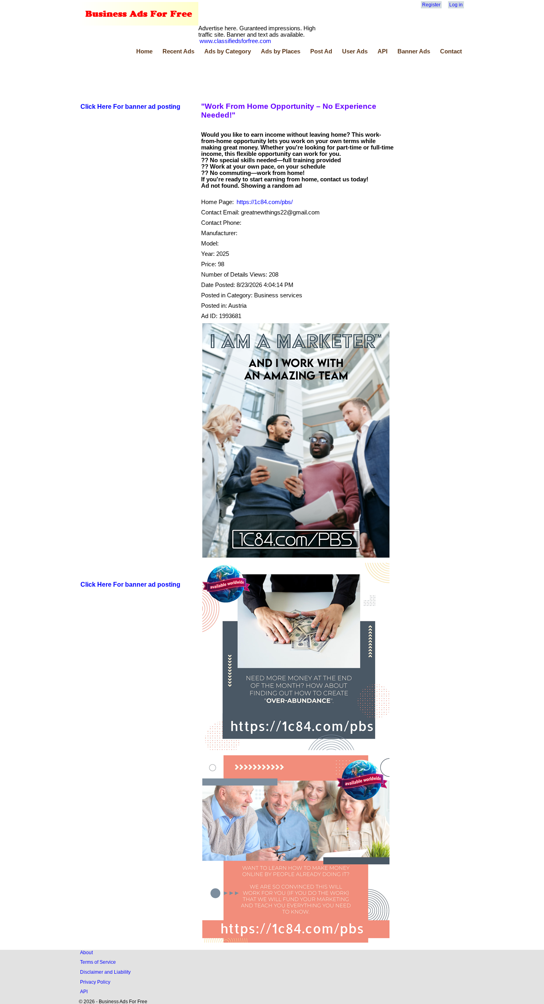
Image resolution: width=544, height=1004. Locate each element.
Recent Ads (178, 51)
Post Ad (321, 51)
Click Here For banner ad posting (130, 106)
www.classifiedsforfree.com (235, 41)
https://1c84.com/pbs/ (265, 202)
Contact (451, 51)
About (86, 952)
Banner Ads (413, 51)
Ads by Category (227, 51)
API (382, 51)
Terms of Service (98, 962)
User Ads (355, 51)
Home (144, 51)
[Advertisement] (224, 77)
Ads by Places (280, 51)
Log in (456, 5)
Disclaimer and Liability (105, 972)
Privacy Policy (95, 981)
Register (431, 5)
